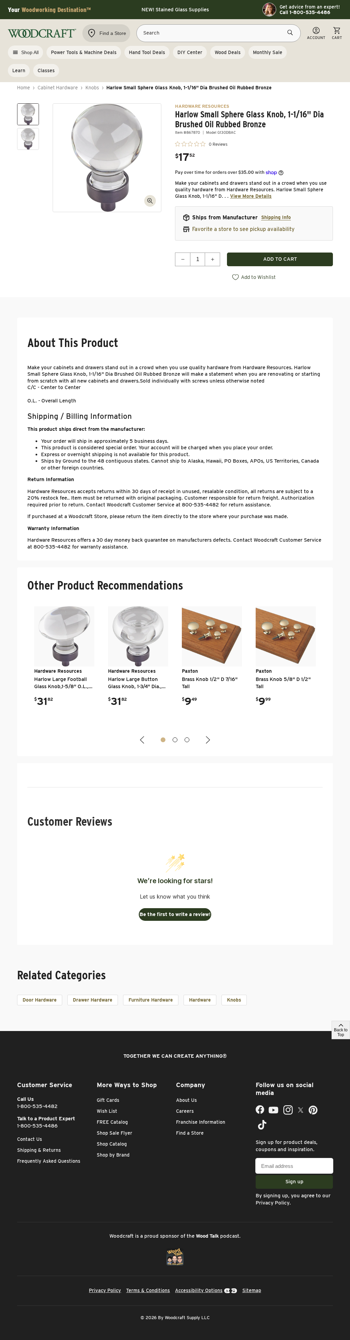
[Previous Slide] (143, 740)
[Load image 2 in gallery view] (28, 139)
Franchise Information (200, 1122)
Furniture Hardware (151, 1000)
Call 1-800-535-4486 (305, 12)
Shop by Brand (113, 1155)
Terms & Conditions (148, 1290)
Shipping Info (276, 217)
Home (23, 87)
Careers (185, 1111)
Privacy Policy (273, 1203)
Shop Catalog (112, 1144)
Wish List (107, 1111)
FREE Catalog (112, 1122)
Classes (46, 70)
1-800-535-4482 (37, 1106)
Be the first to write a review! (175, 914)
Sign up (294, 1181)
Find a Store (190, 1133)
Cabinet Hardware (58, 87)
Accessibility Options (199, 1290)
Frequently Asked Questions (48, 1161)
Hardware (200, 1000)
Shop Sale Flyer (114, 1133)
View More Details (251, 196)
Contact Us (29, 1139)
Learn (18, 70)
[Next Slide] (207, 740)
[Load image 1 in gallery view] (28, 114)
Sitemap (251, 1290)
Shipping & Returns (39, 1150)
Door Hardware (40, 1000)
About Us (186, 1100)
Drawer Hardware (92, 1000)
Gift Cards (108, 1100)
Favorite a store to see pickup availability (243, 229)
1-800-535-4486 (37, 1126)
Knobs (92, 87)
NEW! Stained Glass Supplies (175, 10)
